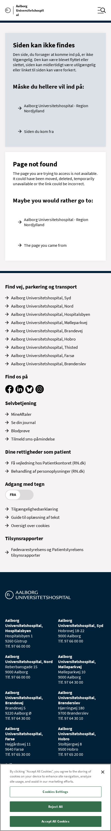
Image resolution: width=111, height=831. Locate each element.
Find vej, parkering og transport (41, 286)
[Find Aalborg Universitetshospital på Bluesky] (29, 392)
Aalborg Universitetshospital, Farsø (42, 355)
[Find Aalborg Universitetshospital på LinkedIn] (19, 392)
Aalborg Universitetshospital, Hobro (43, 339)
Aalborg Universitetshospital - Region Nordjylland (56, 108)
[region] (55, 797)
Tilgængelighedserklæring (34, 509)
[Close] (102, 772)
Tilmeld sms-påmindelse (33, 439)
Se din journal (23, 422)
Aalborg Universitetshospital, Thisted (44, 347)
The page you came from (45, 245)
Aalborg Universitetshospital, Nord (42, 306)
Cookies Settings (55, 792)
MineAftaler (21, 414)
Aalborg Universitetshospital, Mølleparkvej (49, 322)
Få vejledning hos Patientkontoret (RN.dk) (48, 463)
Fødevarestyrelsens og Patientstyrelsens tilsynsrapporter (47, 552)
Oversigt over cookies (30, 525)
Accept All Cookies (55, 821)
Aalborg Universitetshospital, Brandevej (47, 331)
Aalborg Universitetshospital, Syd (41, 298)
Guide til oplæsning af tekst (35, 517)
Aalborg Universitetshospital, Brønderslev (48, 364)
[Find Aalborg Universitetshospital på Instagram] (39, 392)
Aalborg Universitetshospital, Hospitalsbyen (50, 314)
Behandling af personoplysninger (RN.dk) (48, 471)
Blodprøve (20, 431)
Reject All (55, 806)
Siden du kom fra (39, 131)
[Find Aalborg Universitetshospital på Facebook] (9, 392)
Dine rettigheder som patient (38, 451)
